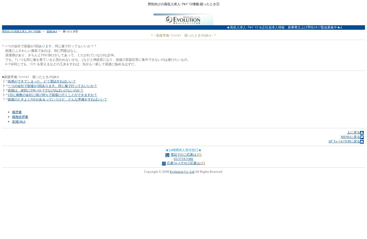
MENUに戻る (350, 137)
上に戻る (353, 132)
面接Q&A (52, 31)
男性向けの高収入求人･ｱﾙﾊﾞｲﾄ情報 (21, 31)
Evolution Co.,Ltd (182, 172)
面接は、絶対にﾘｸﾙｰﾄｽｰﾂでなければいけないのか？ (45, 90)
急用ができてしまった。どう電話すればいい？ (42, 81)
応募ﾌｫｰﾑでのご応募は (186, 163)
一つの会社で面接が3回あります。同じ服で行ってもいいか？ (52, 86)
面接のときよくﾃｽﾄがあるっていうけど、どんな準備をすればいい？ (57, 99)
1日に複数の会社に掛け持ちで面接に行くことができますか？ (52, 95)
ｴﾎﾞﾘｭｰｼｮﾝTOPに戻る (344, 141)
